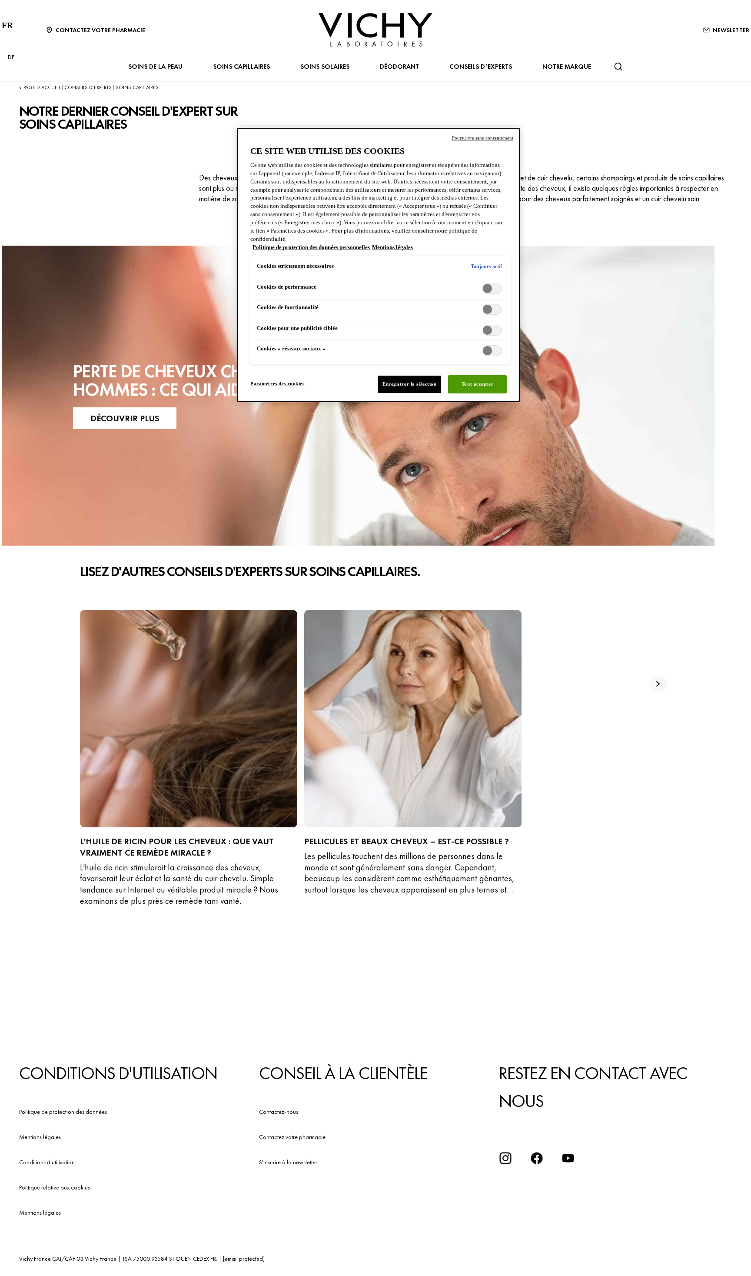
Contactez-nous (278, 1112)
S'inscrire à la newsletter (288, 1162)
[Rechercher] (618, 66)
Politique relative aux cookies (54, 1187)
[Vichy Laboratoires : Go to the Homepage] (375, 30)
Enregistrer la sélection (409, 383)
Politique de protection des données (63, 1112)
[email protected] (244, 1259)
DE (11, 57)
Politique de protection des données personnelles (311, 247)
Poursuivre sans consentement (482, 137)
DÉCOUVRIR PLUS (124, 418)
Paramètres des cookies (277, 383)
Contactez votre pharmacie (292, 1137)
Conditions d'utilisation (47, 1162)
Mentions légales (40, 1137)
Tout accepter (477, 383)
